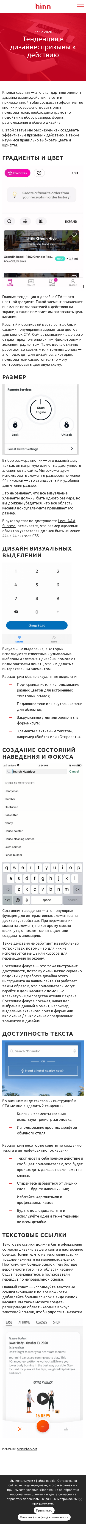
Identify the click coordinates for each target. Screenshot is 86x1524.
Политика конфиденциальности (44, 1517)
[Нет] (80, 1499)
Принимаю (44, 1510)
